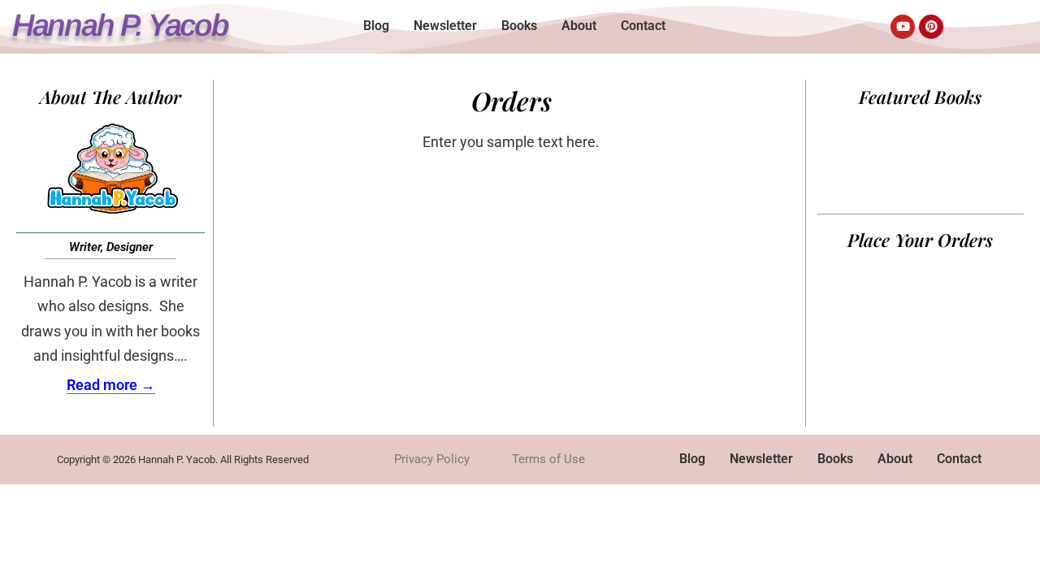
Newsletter (445, 25)
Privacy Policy (432, 459)
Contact (643, 25)
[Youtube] (902, 27)
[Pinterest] (931, 27)
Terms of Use (548, 459)
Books (519, 25)
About (578, 25)
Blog (376, 25)
